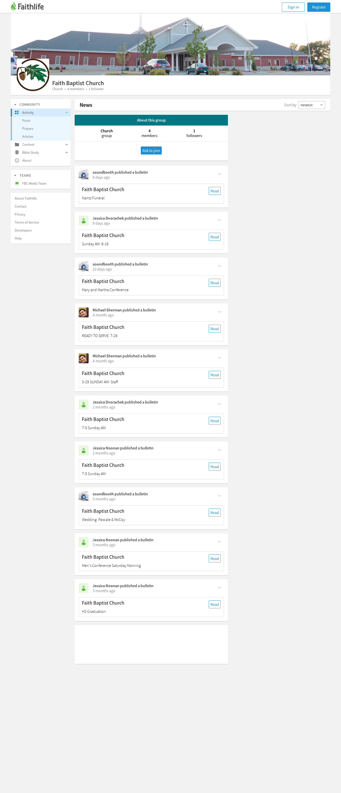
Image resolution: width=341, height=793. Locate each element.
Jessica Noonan (106, 447)
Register (319, 6)
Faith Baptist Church (103, 189)
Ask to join (151, 150)
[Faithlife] (30, 7)
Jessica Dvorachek (108, 218)
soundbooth (103, 172)
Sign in (293, 6)
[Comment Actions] (219, 174)
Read (214, 190)
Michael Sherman (107, 309)
